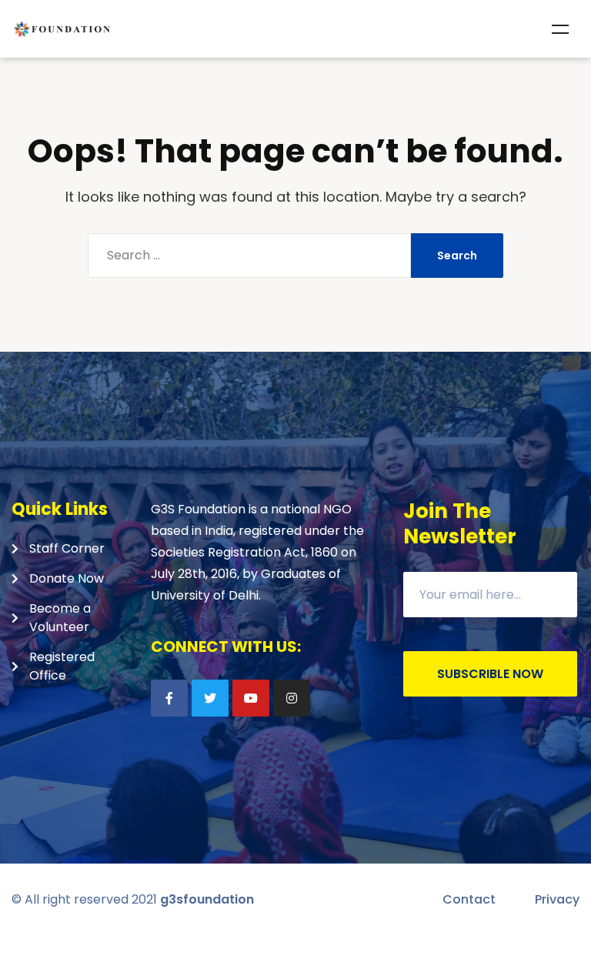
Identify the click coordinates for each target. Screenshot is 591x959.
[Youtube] (250, 698)
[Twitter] (210, 698)
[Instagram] (291, 698)
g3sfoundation (207, 899)
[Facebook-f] (169, 698)
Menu (560, 29)
